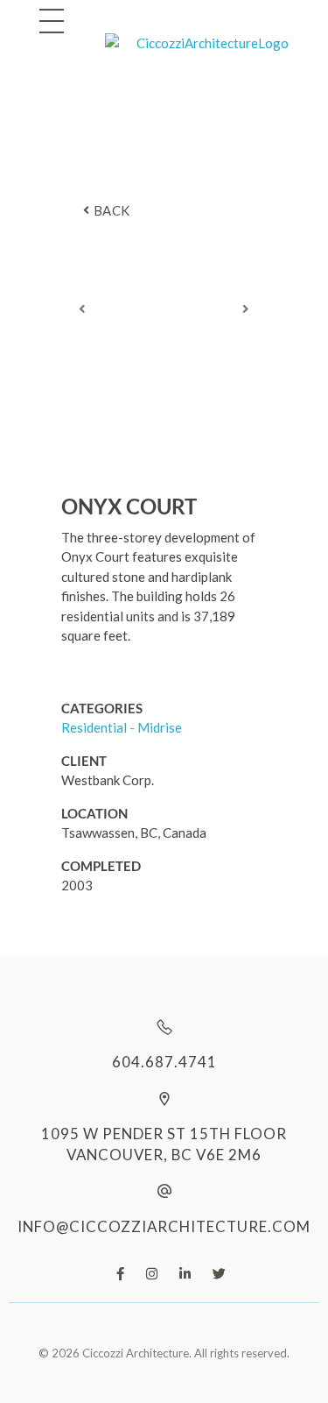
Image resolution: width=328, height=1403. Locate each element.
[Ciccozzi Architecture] (197, 57)
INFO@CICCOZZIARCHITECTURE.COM (164, 1226)
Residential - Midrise (121, 727)
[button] (82, 308)
